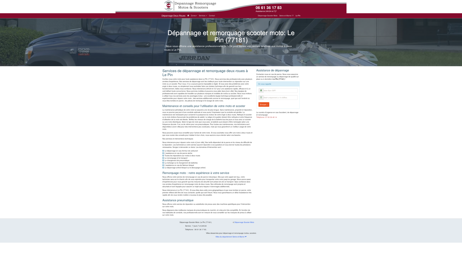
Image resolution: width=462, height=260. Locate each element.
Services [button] (202, 15)
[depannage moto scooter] (190, 5)
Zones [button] (193, 15)
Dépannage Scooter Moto (244, 222)
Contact (212, 15)
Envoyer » (264, 104)
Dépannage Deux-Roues (173, 15)
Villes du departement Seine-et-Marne (230, 236)
